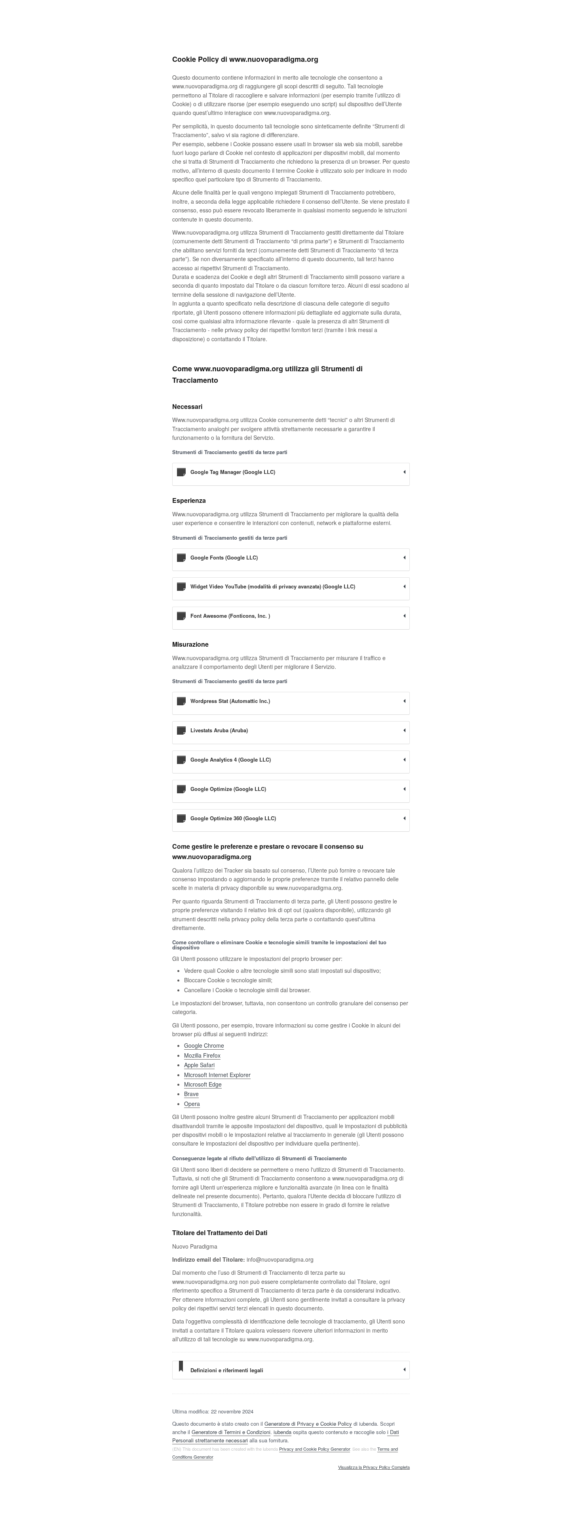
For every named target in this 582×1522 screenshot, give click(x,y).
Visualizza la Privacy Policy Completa (374, 1467)
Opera (192, 1104)
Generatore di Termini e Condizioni (231, 1432)
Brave (191, 1094)
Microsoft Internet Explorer (217, 1075)
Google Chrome (204, 1045)
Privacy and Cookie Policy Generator (314, 1449)
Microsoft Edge (203, 1084)
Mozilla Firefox (202, 1055)
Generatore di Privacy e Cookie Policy (308, 1423)
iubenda (282, 1432)
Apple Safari (199, 1065)
